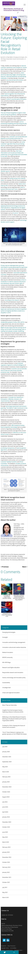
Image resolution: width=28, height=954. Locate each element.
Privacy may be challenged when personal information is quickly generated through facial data (14, 267)
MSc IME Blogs (6, 662)
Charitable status (18, 950)
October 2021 (6, 882)
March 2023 (5, 842)
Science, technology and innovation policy (14, 677)
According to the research (12, 300)
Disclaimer (3, 946)
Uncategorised (6, 687)
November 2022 (6, 857)
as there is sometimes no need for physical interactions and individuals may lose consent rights (13, 281)
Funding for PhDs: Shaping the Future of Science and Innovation (13, 726)
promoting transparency (8, 448)
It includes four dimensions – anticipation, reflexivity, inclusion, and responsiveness (12, 399)
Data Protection (11, 946)
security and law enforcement (14, 80)
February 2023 (6, 847)
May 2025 (5, 767)
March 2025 (5, 772)
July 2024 (4, 802)
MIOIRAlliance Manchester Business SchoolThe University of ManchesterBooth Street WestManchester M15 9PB (11, 927)
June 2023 (5, 832)
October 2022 (6, 862)
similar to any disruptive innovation (16, 99)
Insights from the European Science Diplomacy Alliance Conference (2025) (12, 711)
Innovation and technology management (13, 642)
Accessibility (13, 948)
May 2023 (5, 837)
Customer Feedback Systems (9, 462)
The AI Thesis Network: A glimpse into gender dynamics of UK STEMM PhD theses (14, 733)
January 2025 (6, 782)
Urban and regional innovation (11, 692)
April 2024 (5, 812)
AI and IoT (16, 213)
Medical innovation (7, 652)
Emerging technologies (18, 57)
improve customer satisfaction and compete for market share (14, 67)
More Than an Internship (9, 705)
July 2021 (4, 887)
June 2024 (5, 807)
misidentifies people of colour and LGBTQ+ (13, 322)
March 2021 (5, 897)
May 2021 (5, 892)
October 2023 (6, 827)
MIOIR (3, 57)
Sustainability (6, 682)
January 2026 (6, 751)
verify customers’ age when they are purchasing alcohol (13, 143)
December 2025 (6, 757)
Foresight (5, 637)
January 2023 (6, 852)
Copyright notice (5, 948)
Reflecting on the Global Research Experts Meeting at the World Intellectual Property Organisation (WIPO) (14, 718)
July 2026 (4, 746)
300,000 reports (5, 171)
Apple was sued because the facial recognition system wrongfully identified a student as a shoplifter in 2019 (14, 310)
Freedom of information (7, 950)
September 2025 (6, 762)
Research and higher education (11, 667)
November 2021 (6, 877)
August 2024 (5, 797)
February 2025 (6, 777)
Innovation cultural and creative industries (14, 647)
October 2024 (6, 792)
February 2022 (6, 867)
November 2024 (6, 787)
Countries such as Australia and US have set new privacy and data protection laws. (14, 370)
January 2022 (6, 872)
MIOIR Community (7, 657)
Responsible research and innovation (15, 59)
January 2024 (6, 817)
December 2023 (6, 822)
